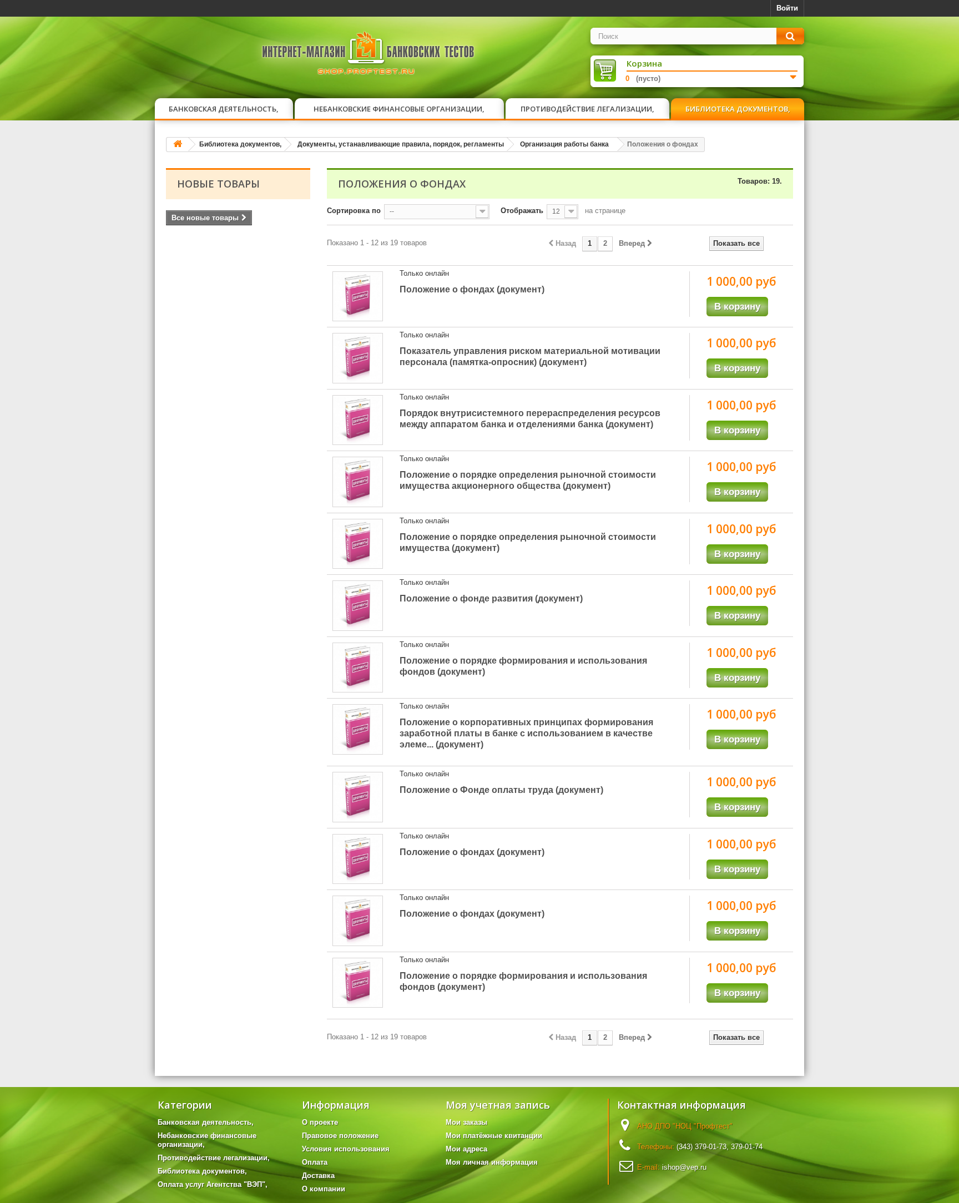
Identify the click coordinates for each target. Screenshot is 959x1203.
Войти (787, 8)
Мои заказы (466, 1122)
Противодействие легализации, (587, 109)
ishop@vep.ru (684, 1167)
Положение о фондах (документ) (472, 289)
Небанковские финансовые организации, (399, 109)
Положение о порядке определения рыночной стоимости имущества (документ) (528, 542)
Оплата (314, 1162)
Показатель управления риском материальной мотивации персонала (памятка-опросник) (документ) (530, 356)
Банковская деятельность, (224, 109)
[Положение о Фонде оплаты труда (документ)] (358, 797)
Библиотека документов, (737, 109)
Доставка (318, 1175)
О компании (323, 1189)
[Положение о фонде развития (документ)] (358, 606)
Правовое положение (340, 1135)
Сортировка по (354, 210)
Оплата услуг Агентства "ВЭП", (212, 1184)
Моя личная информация (492, 1162)
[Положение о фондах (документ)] (358, 296)
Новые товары (218, 183)
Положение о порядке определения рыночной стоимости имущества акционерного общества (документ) (528, 480)
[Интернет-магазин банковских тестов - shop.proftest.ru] (368, 55)
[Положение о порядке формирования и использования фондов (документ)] (358, 668)
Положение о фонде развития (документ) (491, 598)
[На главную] (177, 144)
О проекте (320, 1122)
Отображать (522, 210)
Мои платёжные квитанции (494, 1135)
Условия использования (346, 1149)
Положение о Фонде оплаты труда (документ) (501, 790)
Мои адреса (466, 1149)
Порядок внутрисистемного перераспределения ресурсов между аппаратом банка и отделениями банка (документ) (530, 418)
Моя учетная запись (498, 1104)
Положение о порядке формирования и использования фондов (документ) (523, 666)
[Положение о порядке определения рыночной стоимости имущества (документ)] (358, 544)
